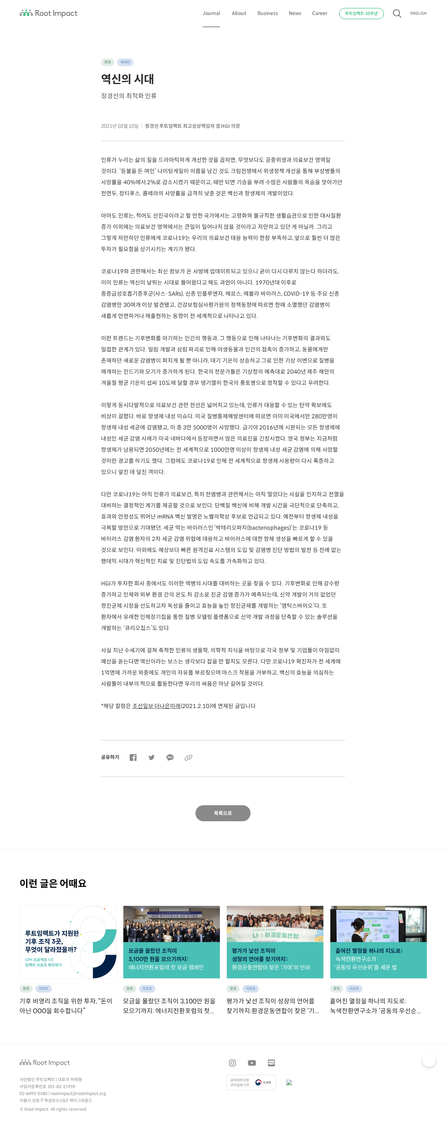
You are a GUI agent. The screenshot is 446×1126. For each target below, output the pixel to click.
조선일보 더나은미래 (156, 706)
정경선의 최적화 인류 (129, 96)
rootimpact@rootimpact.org (78, 1093)
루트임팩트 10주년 (361, 13)
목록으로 (223, 813)
